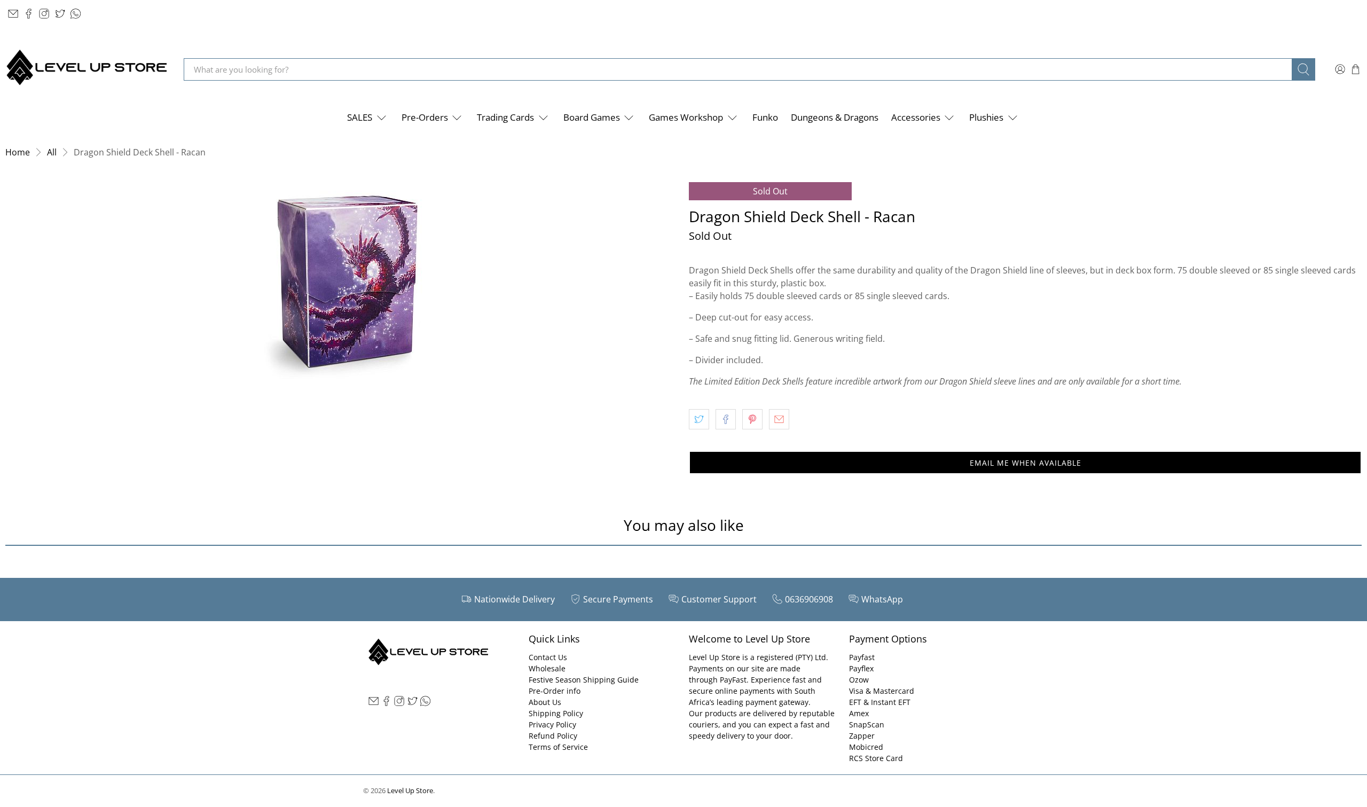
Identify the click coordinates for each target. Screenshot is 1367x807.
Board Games (591, 117)
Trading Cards (505, 117)
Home (17, 152)
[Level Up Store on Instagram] (44, 14)
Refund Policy (553, 736)
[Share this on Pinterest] (752, 419)
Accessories (915, 117)
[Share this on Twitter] (699, 419)
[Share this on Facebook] (726, 419)
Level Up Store (410, 790)
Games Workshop (686, 117)
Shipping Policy (556, 713)
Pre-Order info (554, 691)
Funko (765, 117)
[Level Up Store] (86, 69)
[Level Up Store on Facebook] (28, 14)
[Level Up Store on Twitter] (60, 14)
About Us (545, 702)
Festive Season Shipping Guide (584, 680)
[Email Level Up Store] (13, 14)
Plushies (986, 117)
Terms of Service (558, 747)
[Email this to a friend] (779, 419)
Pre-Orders (425, 117)
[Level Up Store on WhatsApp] (75, 14)
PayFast (733, 680)
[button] (1025, 462)
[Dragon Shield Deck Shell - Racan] (341, 282)
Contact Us (548, 657)
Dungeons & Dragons (834, 117)
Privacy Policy (552, 724)
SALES (359, 117)
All (52, 152)
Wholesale (547, 668)
